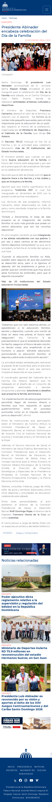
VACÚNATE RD (27, 770)
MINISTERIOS (26, 774)
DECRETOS (11, 770)
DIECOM (41, 770)
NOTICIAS (39, 767)
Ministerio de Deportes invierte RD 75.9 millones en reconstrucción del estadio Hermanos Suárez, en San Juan (24, 653)
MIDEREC (7, 533)
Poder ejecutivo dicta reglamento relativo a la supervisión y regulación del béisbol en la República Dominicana (22, 603)
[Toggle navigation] (46, 9)
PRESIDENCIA (24, 767)
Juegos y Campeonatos (27, 533)
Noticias (13, 18)
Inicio (4, 18)
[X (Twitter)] (15, 780)
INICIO (11, 767)
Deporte (7, 22)
